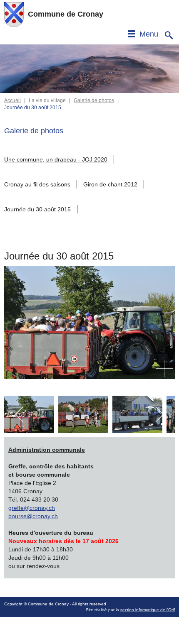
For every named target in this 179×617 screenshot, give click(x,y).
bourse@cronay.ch (33, 516)
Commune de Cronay (48, 604)
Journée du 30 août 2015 (37, 209)
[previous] (19, 414)
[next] (159, 414)
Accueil (12, 100)
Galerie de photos (94, 100)
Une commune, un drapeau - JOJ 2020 (55, 159)
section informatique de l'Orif (147, 609)
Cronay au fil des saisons (37, 184)
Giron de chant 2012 (110, 184)
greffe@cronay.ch (31, 507)
